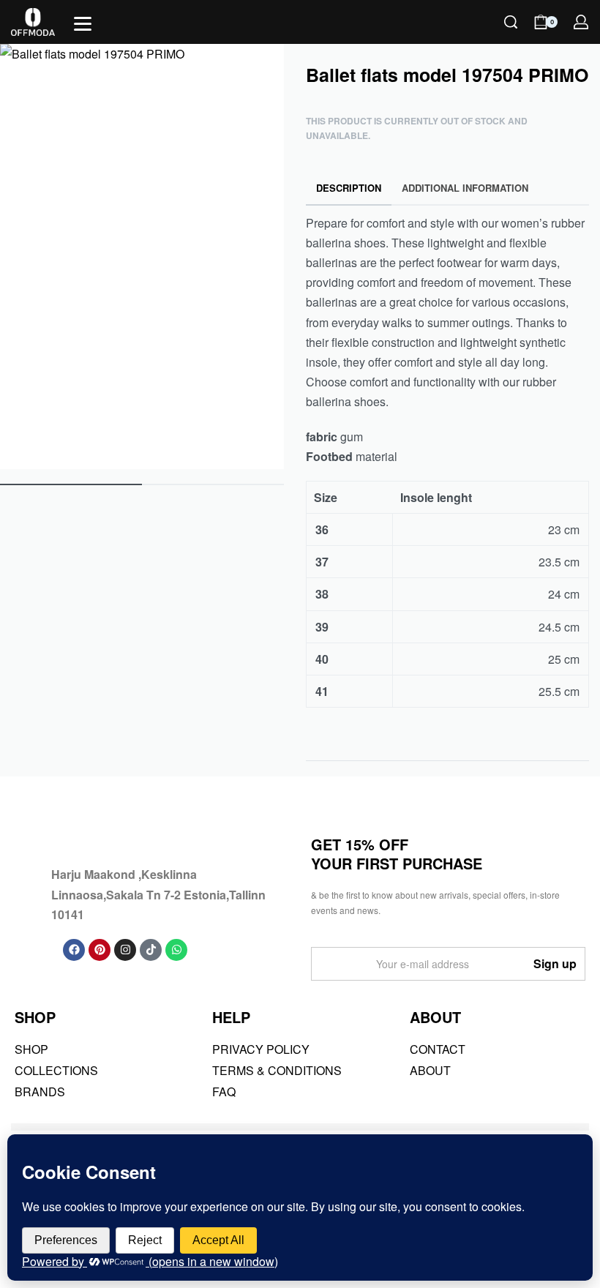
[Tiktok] (151, 950)
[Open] (82, 23)
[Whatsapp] (176, 950)
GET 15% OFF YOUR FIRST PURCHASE (396, 854)
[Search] (510, 22)
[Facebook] (74, 950)
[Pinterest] (99, 950)
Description (348, 188)
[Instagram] (125, 950)
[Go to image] (71, 484)
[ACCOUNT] (581, 22)
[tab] (349, 188)
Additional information (465, 188)
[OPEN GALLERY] (142, 256)
